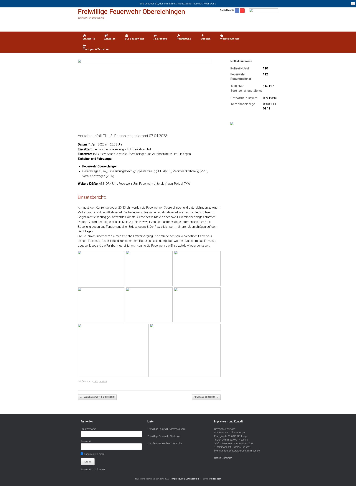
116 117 (268, 86)
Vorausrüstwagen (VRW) (98, 176)
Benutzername (88, 429)
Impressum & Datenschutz (185, 478)
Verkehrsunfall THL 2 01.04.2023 (97, 397)
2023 (95, 381)
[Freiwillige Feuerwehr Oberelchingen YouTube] (242, 10)
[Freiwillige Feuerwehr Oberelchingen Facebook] (237, 10)
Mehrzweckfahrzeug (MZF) (190, 171)
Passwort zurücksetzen (93, 469)
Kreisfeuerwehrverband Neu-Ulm (164, 443)
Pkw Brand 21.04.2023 (206, 397)
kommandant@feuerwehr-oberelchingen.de (237, 450)
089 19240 (270, 98)
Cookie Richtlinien (223, 457)
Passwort (86, 441)
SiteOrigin (216, 478)
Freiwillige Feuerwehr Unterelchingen (166, 429)
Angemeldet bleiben (94, 454)
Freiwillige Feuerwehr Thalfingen (164, 436)
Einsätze (103, 381)
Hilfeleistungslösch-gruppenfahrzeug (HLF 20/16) (139, 171)
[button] (272, 42)
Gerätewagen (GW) (94, 171)
